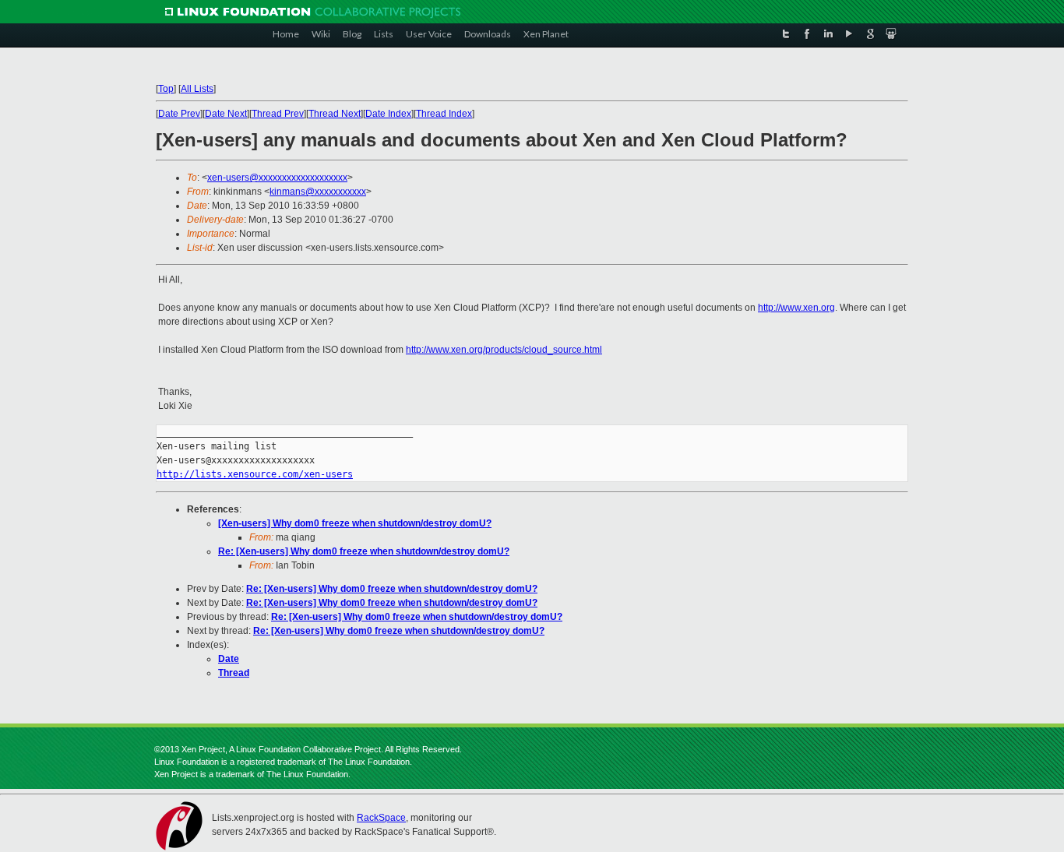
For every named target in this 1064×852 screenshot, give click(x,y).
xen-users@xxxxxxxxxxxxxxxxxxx (277, 177)
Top (166, 88)
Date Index (388, 113)
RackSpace (381, 817)
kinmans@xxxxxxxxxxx (318, 191)
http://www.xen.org (796, 307)
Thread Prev (278, 113)
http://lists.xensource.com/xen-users (255, 474)
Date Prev (179, 113)
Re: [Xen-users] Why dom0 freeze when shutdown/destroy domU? (363, 551)
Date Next (226, 113)
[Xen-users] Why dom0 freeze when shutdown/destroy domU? (354, 523)
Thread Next (334, 113)
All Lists (197, 88)
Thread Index (444, 113)
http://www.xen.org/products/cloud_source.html (504, 349)
